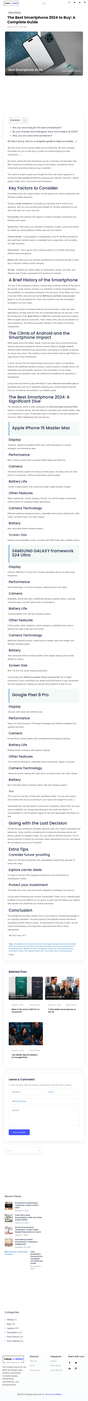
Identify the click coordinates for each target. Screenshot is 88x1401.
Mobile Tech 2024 (30, 948)
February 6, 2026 (21, 1211)
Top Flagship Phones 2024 (34, 951)
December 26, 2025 (23, 1247)
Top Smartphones (65, 951)
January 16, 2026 (22, 1223)
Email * (51, 1092)
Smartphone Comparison (47, 948)
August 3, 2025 (18, 1050)
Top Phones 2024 (51, 951)
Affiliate (10, 1320)
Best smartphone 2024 (48, 946)
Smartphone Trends (16, 951)
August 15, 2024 (54, 1005)
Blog (9, 1324)
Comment (15, 1110)
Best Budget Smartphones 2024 (54, 944)
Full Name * (16, 1092)
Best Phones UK (19, 946)
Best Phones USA (32, 946)
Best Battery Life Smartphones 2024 (27, 944)
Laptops (10, 1328)
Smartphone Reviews (65, 948)
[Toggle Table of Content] (23, 121)
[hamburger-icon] (44, 3)
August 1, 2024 (17, 1005)
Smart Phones (14, 13)
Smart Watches (13, 1341)
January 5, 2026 (21, 1235)
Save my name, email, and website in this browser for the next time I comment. (41, 1085)
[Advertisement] (44, 95)
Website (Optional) (19, 1101)
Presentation (12, 1332)
